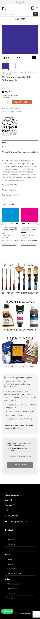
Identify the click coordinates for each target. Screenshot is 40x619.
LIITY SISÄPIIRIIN (20, 465)
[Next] (35, 43)
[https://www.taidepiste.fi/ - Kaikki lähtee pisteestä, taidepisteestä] (7, 8)
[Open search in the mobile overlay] (20, 14)
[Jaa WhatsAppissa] (3, 134)
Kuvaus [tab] (4, 142)
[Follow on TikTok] (23, 2)
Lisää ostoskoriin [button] (9, 244)
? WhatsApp (7, 611)
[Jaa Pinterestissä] (15, 134)
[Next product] (3, 87)
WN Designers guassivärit (14, 111)
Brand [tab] (4, 147)
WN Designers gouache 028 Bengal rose (28, 230)
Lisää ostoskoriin (22, 102)
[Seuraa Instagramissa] (20, 2)
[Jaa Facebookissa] (7, 134)
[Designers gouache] (10, 124)
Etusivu (4, 72)
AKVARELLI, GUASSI (16, 72)
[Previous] (5, 43)
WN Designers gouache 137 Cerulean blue (9, 230)
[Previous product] (7, 87)
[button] (32, 8)
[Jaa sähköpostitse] (11, 134)
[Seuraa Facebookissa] (16, 2)
